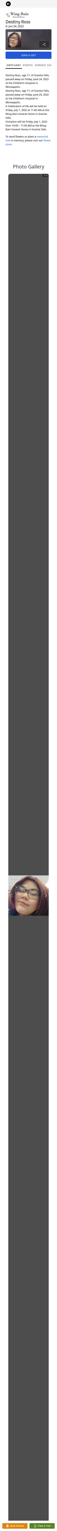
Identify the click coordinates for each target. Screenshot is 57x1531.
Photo (28, 65)
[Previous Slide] (11, 895)
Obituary (14, 65)
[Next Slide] (46, 895)
